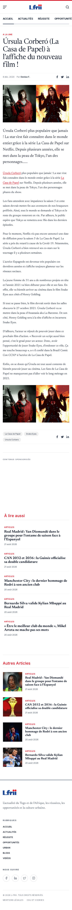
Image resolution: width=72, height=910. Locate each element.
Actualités (25, 18)
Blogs (6, 853)
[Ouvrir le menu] (6, 7)
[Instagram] (33, 878)
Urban (6, 847)
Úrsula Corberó (12, 173)
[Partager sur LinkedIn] (67, 76)
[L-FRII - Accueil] (36, 7)
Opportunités (11, 842)
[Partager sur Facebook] (57, 76)
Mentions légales (13, 900)
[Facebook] (6, 878)
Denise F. (25, 77)
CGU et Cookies (35, 900)
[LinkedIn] (15, 878)
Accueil (8, 18)
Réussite (44, 18)
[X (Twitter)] (24, 878)
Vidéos (7, 858)
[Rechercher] (65, 7)
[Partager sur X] (62, 76)
